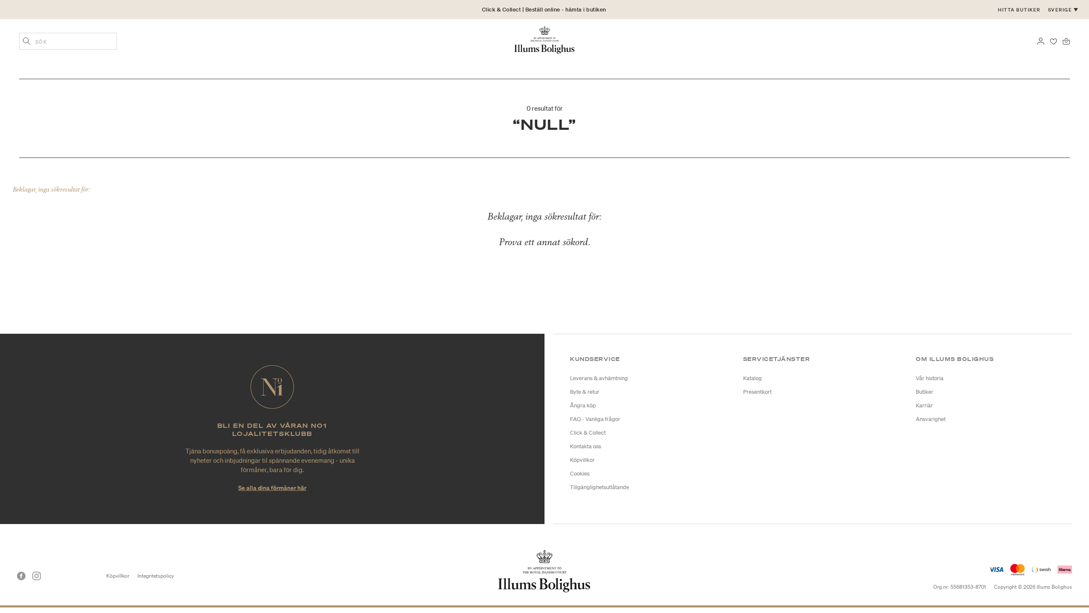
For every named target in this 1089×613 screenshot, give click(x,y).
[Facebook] (21, 576)
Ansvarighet (931, 419)
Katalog (752, 378)
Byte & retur (584, 391)
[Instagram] (36, 576)
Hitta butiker (1019, 9)
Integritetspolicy (155, 575)
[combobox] (68, 41)
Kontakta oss (585, 446)
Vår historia (930, 378)
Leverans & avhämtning (599, 378)
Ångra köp (583, 405)
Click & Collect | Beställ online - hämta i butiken (544, 9)
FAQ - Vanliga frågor (595, 419)
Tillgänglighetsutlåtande (599, 487)
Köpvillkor (582, 460)
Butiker (924, 391)
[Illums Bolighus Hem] (544, 39)
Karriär (924, 405)
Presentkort (757, 391)
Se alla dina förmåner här (272, 488)
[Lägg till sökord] (27, 42)
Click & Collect (588, 432)
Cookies (580, 473)
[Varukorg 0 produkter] (1066, 40)
